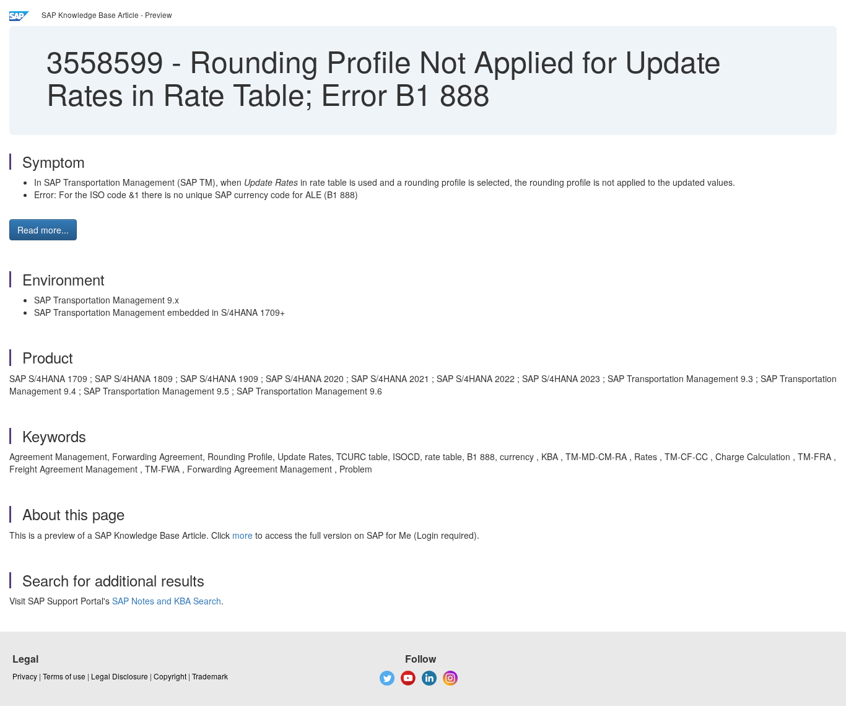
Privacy (24, 676)
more (242, 535)
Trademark (210, 676)
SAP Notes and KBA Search (166, 601)
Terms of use (64, 676)
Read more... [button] (43, 230)
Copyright (170, 676)
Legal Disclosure (119, 676)
